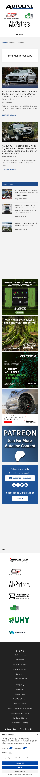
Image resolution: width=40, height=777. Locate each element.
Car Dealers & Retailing (20, 723)
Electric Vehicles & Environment (20, 713)
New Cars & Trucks (20, 703)
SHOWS (20, 651)
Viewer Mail (20, 689)
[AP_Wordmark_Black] (19, 24)
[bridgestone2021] (19, 560)
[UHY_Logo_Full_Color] (19, 620)
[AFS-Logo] (29, 16)
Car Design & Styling (20, 718)
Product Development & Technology (20, 708)
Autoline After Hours (20, 664)
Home (4, 43)
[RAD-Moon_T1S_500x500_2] (20, 314)
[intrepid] (19, 596)
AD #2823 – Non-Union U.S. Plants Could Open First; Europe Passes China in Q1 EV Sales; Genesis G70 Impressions (19, 95)
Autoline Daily (20, 659)
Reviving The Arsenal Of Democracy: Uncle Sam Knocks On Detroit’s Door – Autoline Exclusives (26, 192)
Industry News (20, 694)
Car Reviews (20, 674)
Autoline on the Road (20, 669)
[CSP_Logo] (12, 16)
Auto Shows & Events (20, 699)
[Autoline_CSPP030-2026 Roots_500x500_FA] (20, 351)
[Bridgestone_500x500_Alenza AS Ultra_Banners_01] (20, 424)
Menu (21, 35)
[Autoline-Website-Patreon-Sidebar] (20, 462)
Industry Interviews (20, 655)
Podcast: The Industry (20, 679)
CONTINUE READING (9, 115)
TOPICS (20, 685)
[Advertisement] (20, 255)
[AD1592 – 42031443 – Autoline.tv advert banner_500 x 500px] (20, 387)
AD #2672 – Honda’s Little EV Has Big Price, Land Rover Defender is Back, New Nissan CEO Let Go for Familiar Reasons (19, 150)
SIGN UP (20, 499)
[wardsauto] (19, 632)
